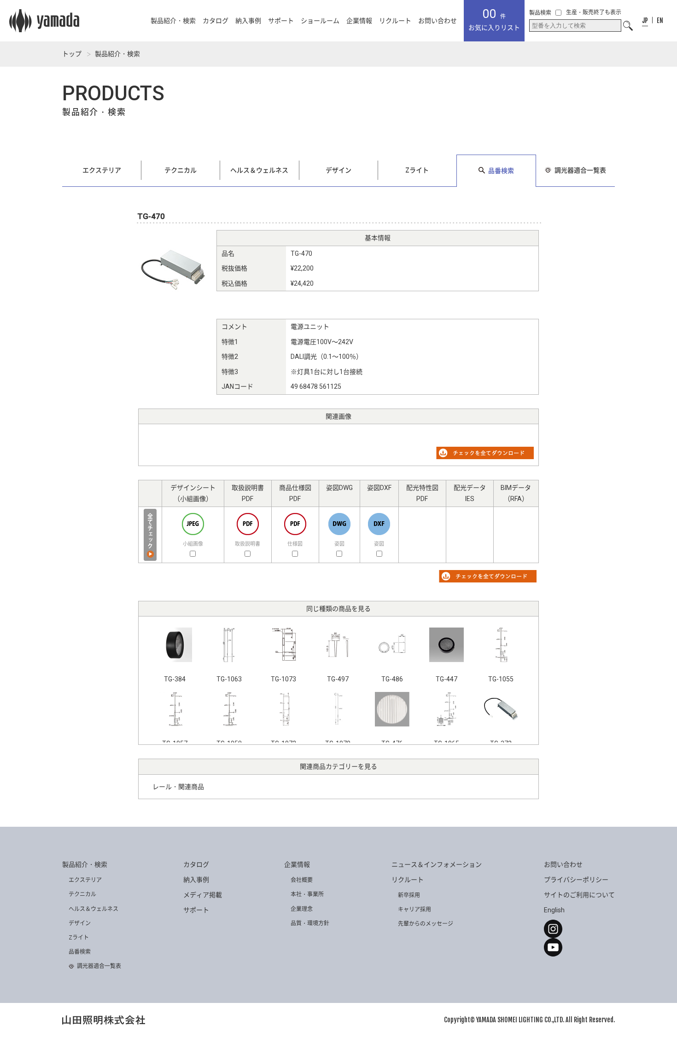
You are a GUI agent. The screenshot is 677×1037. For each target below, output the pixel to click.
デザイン (338, 170)
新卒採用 (409, 895)
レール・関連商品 (178, 786)
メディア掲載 (202, 895)
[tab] (645, 21)
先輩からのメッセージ (425, 924)
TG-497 (338, 679)
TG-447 (446, 679)
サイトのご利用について (579, 895)
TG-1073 (283, 679)
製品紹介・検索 (173, 20)
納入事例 (248, 20)
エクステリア (101, 170)
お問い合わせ (437, 20)
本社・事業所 (307, 894)
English (554, 910)
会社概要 (302, 880)
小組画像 (193, 544)
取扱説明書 (247, 544)
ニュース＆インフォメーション (436, 864)
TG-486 (392, 679)
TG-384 (175, 679)
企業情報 (359, 20)
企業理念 (302, 909)
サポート (281, 20)
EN (660, 20)
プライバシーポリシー (576, 879)
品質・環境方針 (310, 923)
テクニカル (180, 170)
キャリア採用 (414, 909)
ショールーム (320, 20)
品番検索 (501, 170)
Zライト (417, 170)
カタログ (215, 20)
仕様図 (295, 544)
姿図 (339, 544)
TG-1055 (501, 679)
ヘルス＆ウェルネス (259, 170)
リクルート (395, 20)
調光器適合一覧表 (580, 170)
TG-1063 (229, 679)
